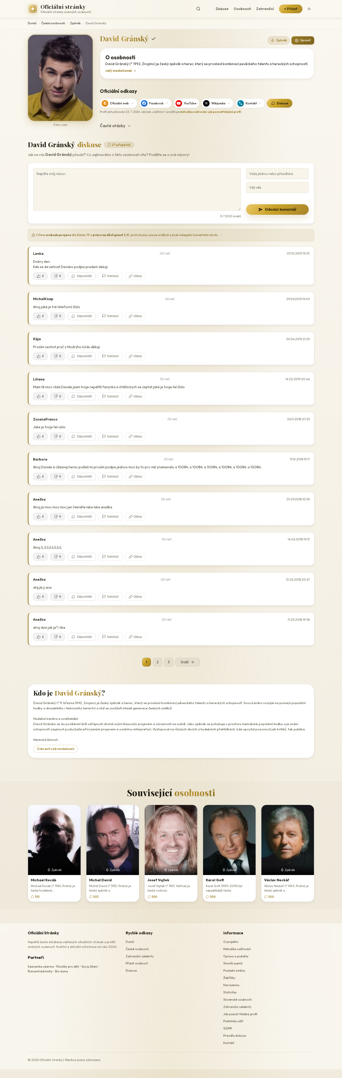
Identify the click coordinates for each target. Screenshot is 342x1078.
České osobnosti (53, 23)
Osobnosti (242, 9)
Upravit (305, 40)
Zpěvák (75, 23)
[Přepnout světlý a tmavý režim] (309, 9)
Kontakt (251, 103)
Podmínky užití (233, 1021)
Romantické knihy (40, 971)
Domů (32, 23)
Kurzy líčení (89, 966)
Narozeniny (231, 985)
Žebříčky (229, 978)
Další (185, 662)
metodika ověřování (193, 112)
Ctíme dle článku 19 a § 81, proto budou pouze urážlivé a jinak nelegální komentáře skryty (129, 235)
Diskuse (222, 9)
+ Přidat (290, 9)
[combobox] (202, 9)
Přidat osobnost (137, 963)
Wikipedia (218, 103)
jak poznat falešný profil (224, 112)
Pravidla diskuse (234, 1035)
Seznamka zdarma (41, 966)
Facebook (156, 103)
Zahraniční (265, 9)
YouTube (190, 103)
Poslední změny (234, 970)
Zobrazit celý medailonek (55, 749)
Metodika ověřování (237, 949)
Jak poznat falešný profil (240, 1014)
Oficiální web (119, 103)
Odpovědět (84, 276)
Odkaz (137, 276)
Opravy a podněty (235, 956)
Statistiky (230, 992)
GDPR (227, 1028)
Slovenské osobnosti (237, 999)
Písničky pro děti (67, 966)
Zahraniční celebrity (140, 956)
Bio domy (61, 971)
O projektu (230, 942)
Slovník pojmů (232, 963)
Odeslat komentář (280, 209)
